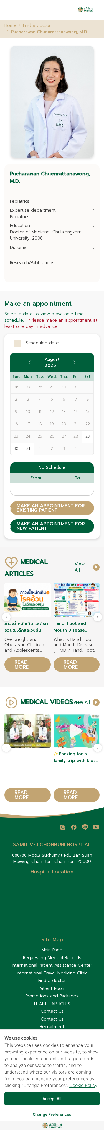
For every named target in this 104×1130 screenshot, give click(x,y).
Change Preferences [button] (52, 1114)
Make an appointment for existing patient (51, 508)
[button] (97, 617)
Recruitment (52, 1027)
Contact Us (52, 1011)
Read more (21, 664)
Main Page (52, 950)
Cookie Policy (83, 1085)
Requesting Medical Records (52, 958)
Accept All (52, 1098)
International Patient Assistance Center (52, 965)
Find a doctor (52, 981)
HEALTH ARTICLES (52, 1004)
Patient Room (52, 988)
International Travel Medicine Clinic (52, 973)
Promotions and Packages (52, 996)
